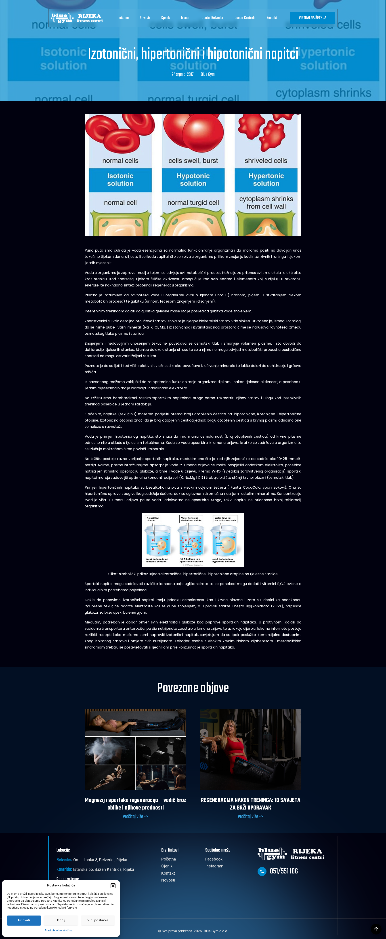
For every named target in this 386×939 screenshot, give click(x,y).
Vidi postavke (97, 920)
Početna (123, 18)
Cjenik (165, 18)
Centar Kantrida (245, 18)
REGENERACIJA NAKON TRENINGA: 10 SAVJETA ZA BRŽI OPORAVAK (250, 804)
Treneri (186, 18)
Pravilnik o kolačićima (59, 930)
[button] (113, 886)
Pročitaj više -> (135, 817)
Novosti (145, 18)
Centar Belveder (212, 18)
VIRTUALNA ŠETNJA (312, 18)
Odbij (61, 920)
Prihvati (24, 920)
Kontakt (271, 18)
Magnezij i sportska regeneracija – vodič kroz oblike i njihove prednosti (135, 804)
